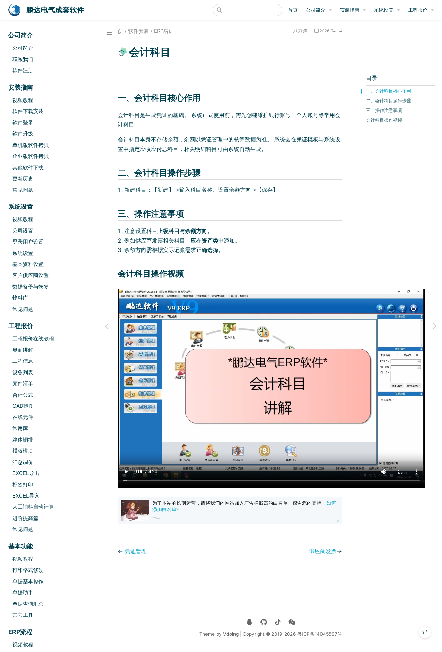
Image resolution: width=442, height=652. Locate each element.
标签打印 (22, 484)
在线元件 (22, 417)
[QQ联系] (249, 622)
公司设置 (22, 230)
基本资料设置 (28, 264)
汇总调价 (22, 462)
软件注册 (22, 70)
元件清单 (22, 383)
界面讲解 (22, 350)
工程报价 (417, 10)
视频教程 (22, 100)
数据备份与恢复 (30, 286)
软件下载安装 (28, 111)
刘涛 (302, 31)
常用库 (20, 428)
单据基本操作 (28, 581)
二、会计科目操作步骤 (388, 100)
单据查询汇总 (28, 604)
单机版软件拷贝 (30, 145)
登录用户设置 (28, 241)
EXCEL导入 (25, 495)
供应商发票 (323, 551)
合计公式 (22, 394)
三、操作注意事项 (384, 110)
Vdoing (231, 634)
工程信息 (22, 361)
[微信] (292, 622)
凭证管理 (136, 551)
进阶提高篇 (25, 518)
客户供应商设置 (30, 275)
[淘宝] (264, 622)
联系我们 (22, 59)
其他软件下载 (28, 167)
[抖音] (278, 622)
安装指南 (349, 10)
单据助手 (22, 592)
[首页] (120, 31)
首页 (293, 10)
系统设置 (383, 10)
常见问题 (22, 190)
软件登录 (22, 122)
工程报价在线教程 (33, 338)
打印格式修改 (28, 570)
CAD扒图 (23, 406)
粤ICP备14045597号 (319, 634)
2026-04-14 (331, 31)
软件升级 (22, 133)
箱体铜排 (22, 439)
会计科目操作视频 (384, 120)
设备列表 (22, 372)
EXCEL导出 (25, 473)
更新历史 (22, 178)
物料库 (20, 297)
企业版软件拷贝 (30, 156)
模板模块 (22, 450)
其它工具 (22, 615)
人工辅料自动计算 (33, 506)
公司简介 (315, 10)
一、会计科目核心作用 (388, 91)
